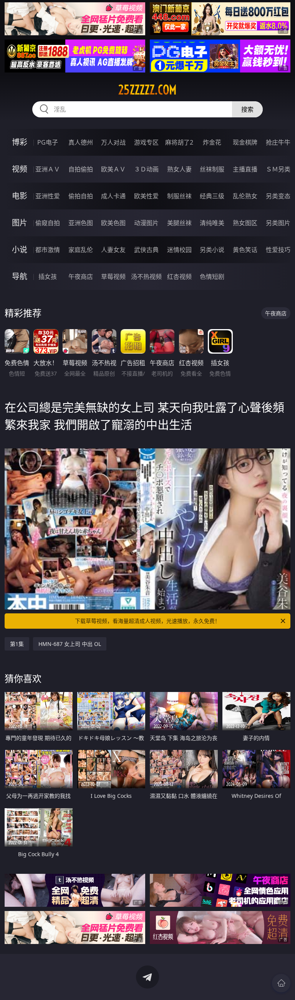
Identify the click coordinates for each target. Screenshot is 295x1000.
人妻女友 (113, 249)
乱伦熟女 (245, 196)
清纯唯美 (212, 223)
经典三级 (212, 196)
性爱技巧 (278, 249)
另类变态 (278, 196)
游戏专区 (146, 142)
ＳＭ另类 (278, 169)
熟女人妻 (179, 169)
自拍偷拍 (80, 169)
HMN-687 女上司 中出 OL (69, 643)
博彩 (19, 142)
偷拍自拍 (80, 196)
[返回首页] (281, 983)
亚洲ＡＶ (47, 169)
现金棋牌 (245, 142)
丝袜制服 (212, 169)
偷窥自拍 (47, 223)
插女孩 (47, 276)
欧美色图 (113, 223)
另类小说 (212, 249)
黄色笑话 (245, 249)
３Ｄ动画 (146, 169)
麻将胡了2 (179, 142)
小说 (19, 249)
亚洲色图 (80, 223)
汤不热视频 (146, 276)
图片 (19, 222)
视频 (19, 169)
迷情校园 (179, 249)
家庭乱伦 (80, 249)
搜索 (247, 109)
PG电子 (47, 142)
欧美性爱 (146, 196)
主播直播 (245, 169)
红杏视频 (179, 276)
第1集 (17, 643)
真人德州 (80, 142)
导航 (19, 276)
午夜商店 (80, 276)
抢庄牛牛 (278, 142)
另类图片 (278, 223)
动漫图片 (146, 223)
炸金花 (212, 142)
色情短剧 (212, 276)
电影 (19, 196)
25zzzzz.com (147, 89)
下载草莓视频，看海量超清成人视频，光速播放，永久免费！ (147, 620)
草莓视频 (113, 276)
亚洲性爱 (47, 196)
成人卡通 (113, 196)
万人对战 (113, 142)
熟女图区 (245, 223)
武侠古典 (146, 249)
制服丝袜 (179, 196)
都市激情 (47, 249)
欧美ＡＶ (113, 169)
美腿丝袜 (179, 223)
